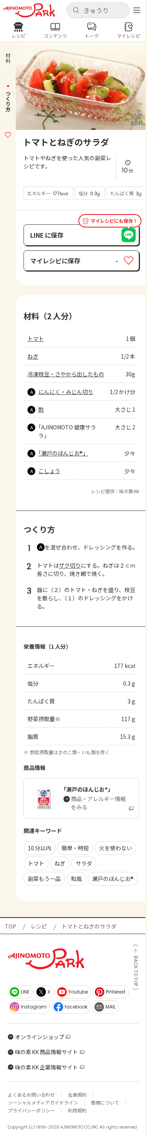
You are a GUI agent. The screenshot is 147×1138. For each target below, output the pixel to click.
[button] (98, 10)
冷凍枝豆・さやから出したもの (65, 374)
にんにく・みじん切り (65, 392)
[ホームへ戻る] (29, 10)
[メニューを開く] (137, 10)
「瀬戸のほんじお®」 (63, 453)
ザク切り (70, 565)
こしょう (49, 471)
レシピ (39, 926)
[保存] (8, 134)
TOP (10, 926)
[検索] (75, 10)
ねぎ (32, 356)
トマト (35, 338)
